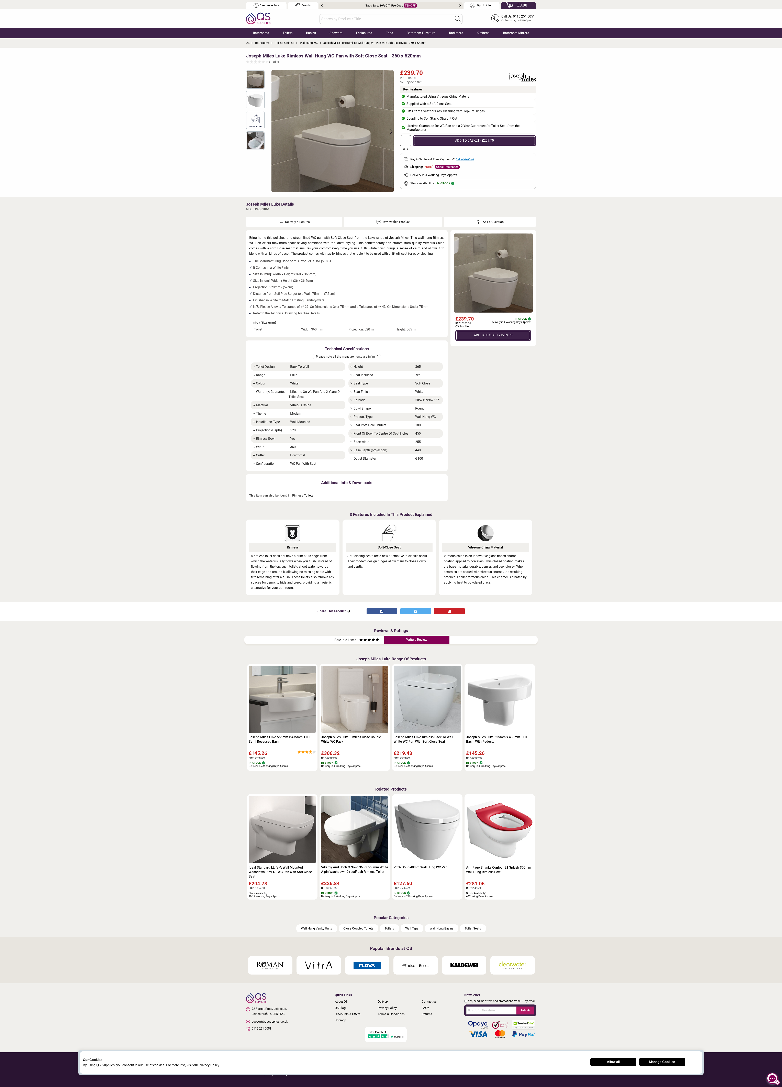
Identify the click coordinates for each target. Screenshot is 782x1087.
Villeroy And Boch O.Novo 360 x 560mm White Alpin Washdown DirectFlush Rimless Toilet (354, 869)
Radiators (456, 33)
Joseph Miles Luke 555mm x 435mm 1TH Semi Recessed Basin (279, 739)
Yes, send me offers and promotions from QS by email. (502, 1001)
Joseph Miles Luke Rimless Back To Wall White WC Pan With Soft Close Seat (423, 739)
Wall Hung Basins (442, 928)
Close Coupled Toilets (358, 928)
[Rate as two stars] (363, 640)
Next (460, 5)
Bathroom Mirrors (516, 33)
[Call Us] (495, 18)
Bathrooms (261, 33)
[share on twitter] (415, 611)
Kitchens (483, 33)
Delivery (383, 1001)
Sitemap (340, 1020)
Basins (311, 33)
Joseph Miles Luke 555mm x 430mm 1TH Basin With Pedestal (496, 739)
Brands (306, 5)
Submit (525, 1010)
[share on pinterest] (449, 611)
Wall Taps (411, 928)
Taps (389, 33)
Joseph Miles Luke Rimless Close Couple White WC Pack (351, 739)
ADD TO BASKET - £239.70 (474, 140)
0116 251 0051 (261, 1028)
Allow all (613, 1062)
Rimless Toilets (302, 495)
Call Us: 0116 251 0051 (518, 16)
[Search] (457, 19)
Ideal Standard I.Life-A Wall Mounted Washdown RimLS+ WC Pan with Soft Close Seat (280, 872)
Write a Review (416, 640)
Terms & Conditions (391, 1014)
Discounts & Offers (347, 1014)
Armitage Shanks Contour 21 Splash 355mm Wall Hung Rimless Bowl (498, 870)
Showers (335, 33)
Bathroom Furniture (421, 33)
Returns (427, 1014)
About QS (341, 1001)
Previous (322, 5)
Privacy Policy (387, 1008)
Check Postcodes (447, 167)
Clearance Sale (269, 5)
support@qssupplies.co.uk (270, 1021)
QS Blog (340, 1008)
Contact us (429, 1001)
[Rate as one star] (361, 640)
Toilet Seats (473, 928)
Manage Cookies (662, 1062)
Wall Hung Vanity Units (316, 928)
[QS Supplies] (258, 18)
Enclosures (364, 33)
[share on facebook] (382, 611)
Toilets (287, 33)
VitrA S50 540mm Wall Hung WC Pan (420, 867)
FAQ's (425, 1008)
